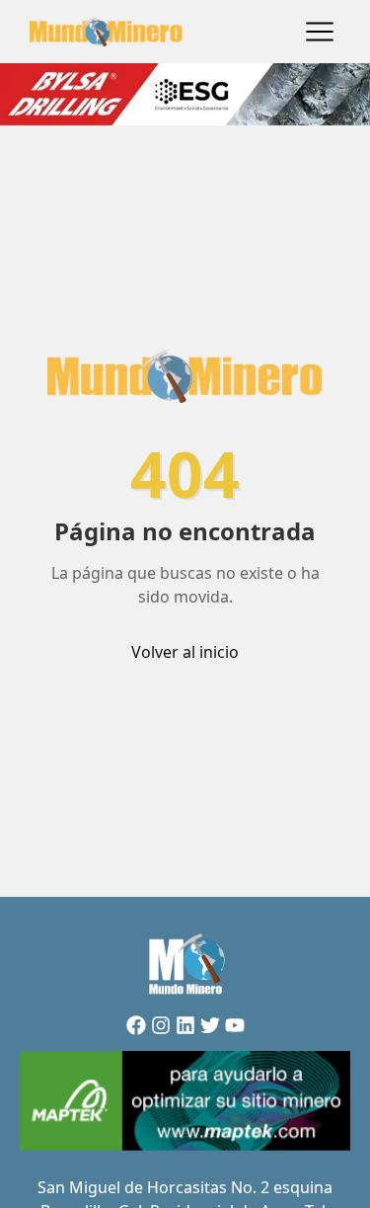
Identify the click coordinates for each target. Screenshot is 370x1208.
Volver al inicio (185, 652)
